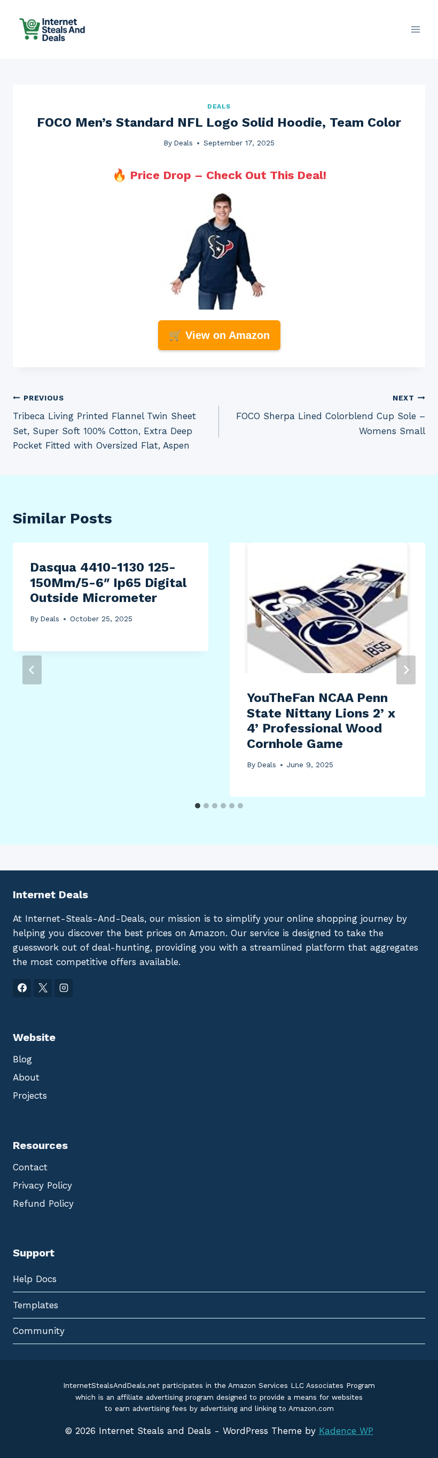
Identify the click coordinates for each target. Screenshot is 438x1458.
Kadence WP (346, 1430)
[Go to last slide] (32, 669)
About (26, 1077)
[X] (43, 988)
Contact (30, 1167)
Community (39, 1330)
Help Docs (35, 1279)
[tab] (197, 805)
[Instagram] (63, 988)
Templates (35, 1305)
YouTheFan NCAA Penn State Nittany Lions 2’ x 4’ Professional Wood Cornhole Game (321, 720)
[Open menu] (415, 29)
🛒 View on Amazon (219, 335)
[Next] (406, 669)
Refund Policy (43, 1203)
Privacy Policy (42, 1185)
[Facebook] (22, 988)
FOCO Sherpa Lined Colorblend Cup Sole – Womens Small (330, 415)
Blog (22, 1059)
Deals (219, 106)
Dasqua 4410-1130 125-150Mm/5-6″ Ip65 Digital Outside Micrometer (108, 583)
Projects (30, 1095)
